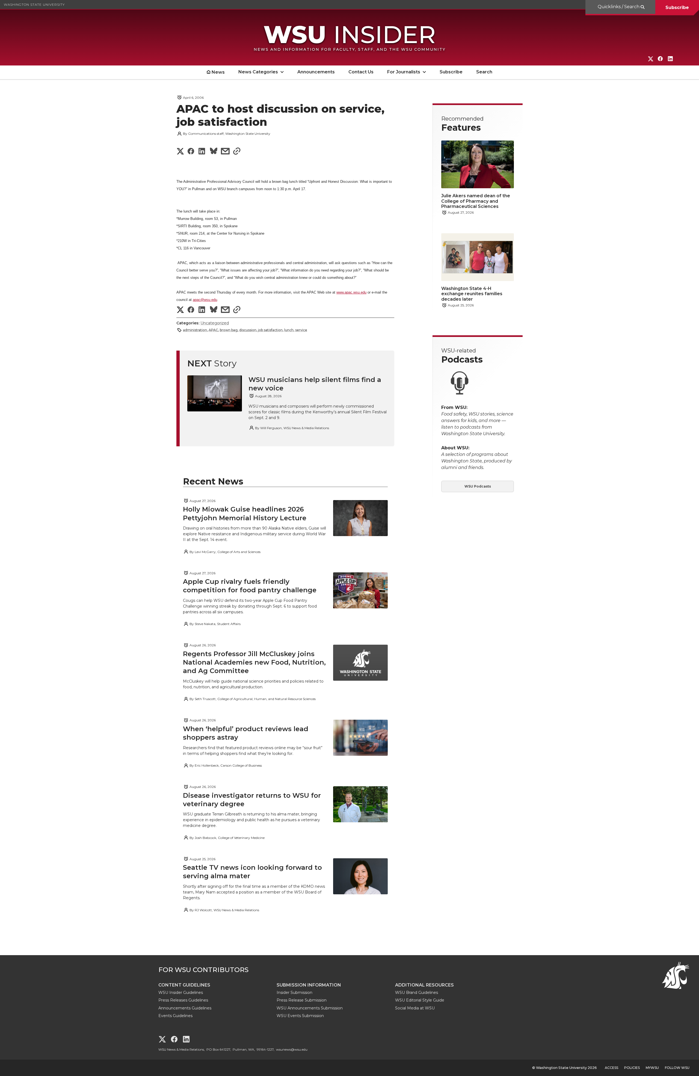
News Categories (258, 71)
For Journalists (403, 71)
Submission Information (309, 985)
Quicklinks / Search (619, 6)
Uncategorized (214, 323)
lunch (289, 330)
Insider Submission (294, 992)
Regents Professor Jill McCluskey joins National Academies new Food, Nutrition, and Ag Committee (254, 662)
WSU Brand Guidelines (416, 992)
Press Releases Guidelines (183, 1000)
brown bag (229, 330)
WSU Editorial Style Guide (419, 1000)
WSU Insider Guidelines (180, 992)
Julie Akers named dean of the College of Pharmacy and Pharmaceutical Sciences (475, 201)
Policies (632, 1068)
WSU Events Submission (300, 1015)
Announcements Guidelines (184, 1008)
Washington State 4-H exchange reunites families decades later (471, 293)
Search (484, 71)
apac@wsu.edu (205, 300)
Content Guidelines (184, 985)
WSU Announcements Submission (310, 1008)
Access (611, 1068)
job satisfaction (270, 330)
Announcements (316, 71)
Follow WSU (677, 1068)
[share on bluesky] (214, 152)
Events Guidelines (175, 1015)
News (218, 72)
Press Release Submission (302, 1000)
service (301, 330)
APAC (213, 330)
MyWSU (652, 1068)
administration (195, 330)
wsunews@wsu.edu (291, 1049)
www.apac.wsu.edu (351, 292)
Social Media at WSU (415, 1008)
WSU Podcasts (477, 486)
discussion (247, 330)
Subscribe (677, 7)
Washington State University (34, 4)
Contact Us (361, 71)
